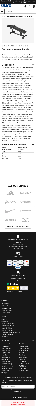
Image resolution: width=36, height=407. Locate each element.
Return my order (6, 310)
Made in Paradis (6, 368)
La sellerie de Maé (7, 366)
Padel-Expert (23, 344)
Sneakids (22, 355)
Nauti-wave (5, 370)
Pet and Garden (24, 348)
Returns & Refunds (7, 326)
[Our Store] (25, 6)
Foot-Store (4, 355)
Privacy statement (7, 334)
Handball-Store (6, 361)
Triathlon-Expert (24, 364)
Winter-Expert (23, 370)
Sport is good (23, 357)
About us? (4, 319)
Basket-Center (6, 344)
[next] (34, 206)
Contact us (18, 242)
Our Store (4, 337)
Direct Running (6, 348)
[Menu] (2, 11)
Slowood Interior (24, 350)
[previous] (1, 206)
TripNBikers (22, 366)
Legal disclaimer (6, 328)
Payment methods (7, 330)
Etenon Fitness (15, 45)
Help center (5, 306)
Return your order (18, 280)
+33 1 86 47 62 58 (18, 248)
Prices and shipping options (10, 332)
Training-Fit (22, 359)
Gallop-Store (5, 357)
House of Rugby (6, 364)
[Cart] (34, 6)
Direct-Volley (5, 350)
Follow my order (6, 308)
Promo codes (5, 312)
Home (3, 16)
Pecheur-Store (23, 346)
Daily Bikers (5, 346)
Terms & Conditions (7, 323)
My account (5, 304)
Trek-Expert (22, 361)
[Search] (7, 11)
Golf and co (5, 359)
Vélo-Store (22, 368)
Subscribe (18, 391)
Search (10, 11)
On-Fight (4, 372)
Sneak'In (21, 353)
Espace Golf (5, 353)
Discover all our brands (18, 227)
